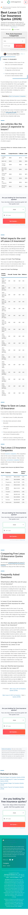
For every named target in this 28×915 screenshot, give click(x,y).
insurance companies (10, 454)
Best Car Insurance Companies (10, 7)
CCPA (21, 877)
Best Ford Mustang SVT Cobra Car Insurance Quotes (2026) (12, 780)
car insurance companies (12, 460)
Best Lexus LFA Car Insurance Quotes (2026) (18, 689)
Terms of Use (23, 49)
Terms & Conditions (14, 877)
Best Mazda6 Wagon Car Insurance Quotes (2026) (12, 784)
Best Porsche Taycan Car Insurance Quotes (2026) (12, 788)
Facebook (10, 860)
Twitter (12, 860)
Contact (8, 865)
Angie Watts (16, 53)
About (4, 865)
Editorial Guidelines (6, 749)
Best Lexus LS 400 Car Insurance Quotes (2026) (12, 696)
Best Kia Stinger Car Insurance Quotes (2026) (12, 777)
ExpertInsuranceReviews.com (10, 874)
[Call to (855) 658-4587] (25, 2)
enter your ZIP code (11, 112)
